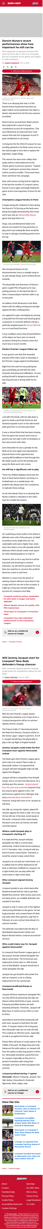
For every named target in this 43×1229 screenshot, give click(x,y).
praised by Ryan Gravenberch (19, 797)
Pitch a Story (31, 1192)
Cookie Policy (7, 1200)
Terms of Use (32, 1196)
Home (4, 642)
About (4, 1184)
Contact (5, 1188)
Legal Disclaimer (33, 1200)
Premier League (14, 1168)
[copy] (15, 66)
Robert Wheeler (11, 677)
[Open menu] (3, 3)
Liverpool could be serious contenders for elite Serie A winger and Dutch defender (21, 599)
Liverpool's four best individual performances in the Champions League (19, 620)
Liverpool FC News (15, 642)
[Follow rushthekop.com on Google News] (37, 632)
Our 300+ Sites (32, 1188)
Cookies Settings (9, 1208)
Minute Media (13, 1214)
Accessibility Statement (12, 1204)
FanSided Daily (8, 1192)
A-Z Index (30, 1204)
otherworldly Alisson (27, 215)
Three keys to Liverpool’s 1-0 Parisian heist (21, 613)
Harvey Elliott (32, 325)
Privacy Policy (8, 1196)
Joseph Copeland (12, 63)
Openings (30, 1184)
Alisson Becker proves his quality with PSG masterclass (21, 606)
